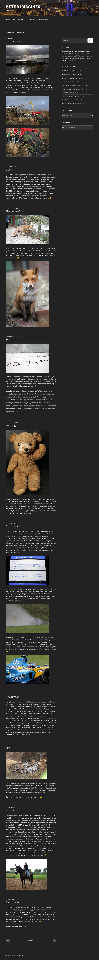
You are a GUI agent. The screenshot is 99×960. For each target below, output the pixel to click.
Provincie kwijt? (82, 89)
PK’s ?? (10, 810)
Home (8, 19)
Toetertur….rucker (81, 85)
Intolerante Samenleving (80, 71)
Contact (31, 19)
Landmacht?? (14, 41)
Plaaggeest (12, 696)
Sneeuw (10, 339)
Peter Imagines (23, 7)
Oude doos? (13, 526)
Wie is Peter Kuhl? (19, 19)
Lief (8, 747)
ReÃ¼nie (11, 425)
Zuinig (77, 82)
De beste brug (80, 96)
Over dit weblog (43, 19)
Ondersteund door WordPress (14, 955)
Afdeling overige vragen (74, 74)
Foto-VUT (79, 92)
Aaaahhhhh (12, 902)
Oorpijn (10, 169)
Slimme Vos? (13, 211)
